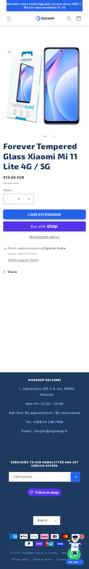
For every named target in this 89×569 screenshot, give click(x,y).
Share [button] (12, 272)
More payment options (44, 237)
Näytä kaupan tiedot (23, 260)
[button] (8, 18)
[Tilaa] (75, 477)
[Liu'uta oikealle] (54, 136)
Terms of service (42, 559)
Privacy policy (20, 559)
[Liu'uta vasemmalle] (35, 136)
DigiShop (27, 553)
